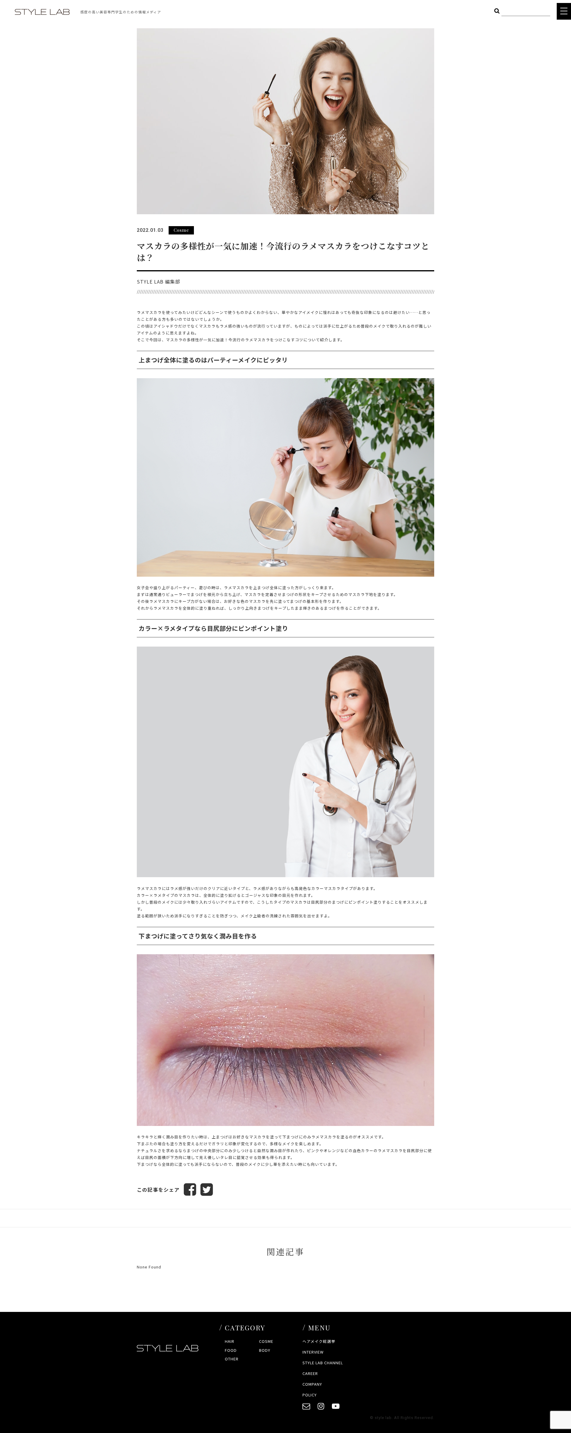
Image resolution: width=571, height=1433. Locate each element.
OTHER (232, 1359)
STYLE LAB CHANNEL (322, 1362)
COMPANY (312, 1384)
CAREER (310, 1373)
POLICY (309, 1395)
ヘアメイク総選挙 (318, 1341)
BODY (264, 1350)
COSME (266, 1341)
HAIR (229, 1341)
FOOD (231, 1350)
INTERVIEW (313, 1352)
